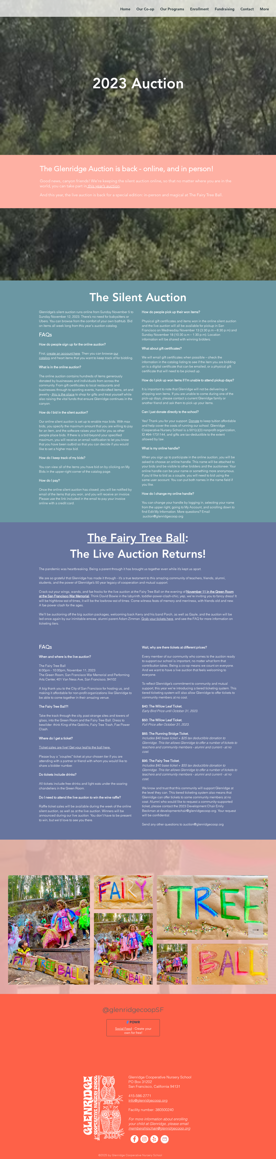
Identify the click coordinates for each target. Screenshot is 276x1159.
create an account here (63, 353)
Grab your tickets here (157, 619)
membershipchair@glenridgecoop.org (159, 1128)
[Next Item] (255, 930)
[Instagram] (144, 1139)
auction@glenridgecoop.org (163, 516)
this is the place (63, 394)
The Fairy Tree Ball (136, 538)
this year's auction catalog (98, 326)
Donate (194, 421)
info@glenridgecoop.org (148, 1100)
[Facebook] (134, 1139)
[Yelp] (154, 1139)
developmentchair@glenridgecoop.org (188, 811)
